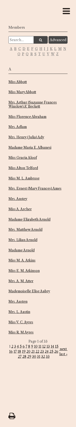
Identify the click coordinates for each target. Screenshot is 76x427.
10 (36, 346)
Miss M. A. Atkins (21, 260)
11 (39, 346)
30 (34, 356)
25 (51, 351)
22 (37, 351)
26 (56, 351)
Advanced (58, 40)
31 (38, 356)
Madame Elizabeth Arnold (29, 220)
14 (52, 346)
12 (44, 346)
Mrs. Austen (17, 302)
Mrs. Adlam (17, 127)
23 (42, 351)
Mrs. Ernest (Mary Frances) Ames (34, 188)
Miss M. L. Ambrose (23, 178)
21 (33, 351)
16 (11, 351)
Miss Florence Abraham (27, 117)
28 (24, 356)
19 (24, 351)
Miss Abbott (17, 82)
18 (19, 351)
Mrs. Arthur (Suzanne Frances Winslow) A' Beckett (32, 104)
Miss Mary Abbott (22, 92)
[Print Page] (10, 414)
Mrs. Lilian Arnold (22, 240)
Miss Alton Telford (23, 168)
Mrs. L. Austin (19, 312)
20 (28, 351)
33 (48, 356)
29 (29, 356)
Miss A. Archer (20, 209)
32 (43, 356)
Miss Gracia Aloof (22, 158)
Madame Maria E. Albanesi (29, 148)
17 (15, 351)
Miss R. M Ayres (21, 332)
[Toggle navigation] (66, 11)
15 (56, 346)
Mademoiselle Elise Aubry (29, 291)
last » (63, 354)
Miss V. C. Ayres (20, 322)
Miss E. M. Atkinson (24, 271)
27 (20, 356)
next (63, 349)
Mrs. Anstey (17, 199)
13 (48, 346)
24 (47, 351)
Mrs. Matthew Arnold (25, 230)
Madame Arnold (21, 250)
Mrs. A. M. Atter (20, 281)
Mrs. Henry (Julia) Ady (26, 137)
